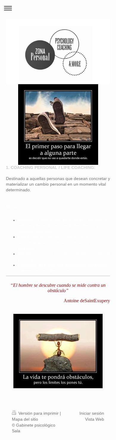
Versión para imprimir (38, 413)
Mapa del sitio (25, 419)
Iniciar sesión (91, 413)
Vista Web (94, 419)
